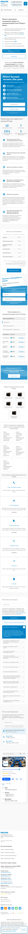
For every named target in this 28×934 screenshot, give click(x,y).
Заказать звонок (14, 376)
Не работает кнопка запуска (6, 351)
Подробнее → (22, 337)
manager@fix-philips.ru (7, 883)
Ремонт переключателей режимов (7, 245)
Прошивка (5, 237)
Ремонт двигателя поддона (8, 241)
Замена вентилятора (7, 252)
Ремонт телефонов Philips (7, 849)
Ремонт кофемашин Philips (8, 858)
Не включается (6, 337)
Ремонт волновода (6, 249)
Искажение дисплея (5, 347)
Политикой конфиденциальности (17, 726)
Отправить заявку (14, 109)
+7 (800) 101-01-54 (17, 4)
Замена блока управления (8, 256)
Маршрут (7, 779)
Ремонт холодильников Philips (8, 855)
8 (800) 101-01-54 (5, 876)
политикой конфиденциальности (16, 302)
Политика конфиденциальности (14, 919)
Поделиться (2, 908)
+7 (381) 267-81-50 (17, 1)
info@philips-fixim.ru (6, 879)
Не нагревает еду (5, 342)
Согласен (24, 929)
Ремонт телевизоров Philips (8, 852)
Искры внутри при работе (6, 356)
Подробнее (14, 512)
